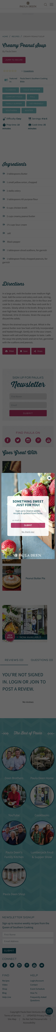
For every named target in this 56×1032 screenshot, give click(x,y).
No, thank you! (28, 531)
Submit (28, 525)
